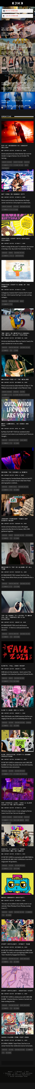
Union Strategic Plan (19, 1076)
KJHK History (27, 1073)
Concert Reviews (18, 162)
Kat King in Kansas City (13, 194)
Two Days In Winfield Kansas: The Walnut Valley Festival (15, 334)
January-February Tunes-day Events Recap (14, 520)
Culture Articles (19, 771)
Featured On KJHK (25, 206)
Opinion (9, 586)
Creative (26, 162)
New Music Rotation (24, 394)
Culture (22, 391)
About (10, 1071)
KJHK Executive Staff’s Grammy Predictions (16, 755)
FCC (16, 1073)
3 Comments (5, 586)
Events (10, 252)
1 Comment (4, 394)
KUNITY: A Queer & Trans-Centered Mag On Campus (13, 850)
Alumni (19, 1071)
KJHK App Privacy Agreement (19, 1075)
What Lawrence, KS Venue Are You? (15, 425)
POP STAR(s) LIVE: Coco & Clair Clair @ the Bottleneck (16, 804)
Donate (8, 1073)
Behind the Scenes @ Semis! (14, 472)
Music (26, 165)
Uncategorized (19, 255)
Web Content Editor (7, 150)
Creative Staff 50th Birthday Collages (15, 239)
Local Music (23, 440)
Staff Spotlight (24, 958)
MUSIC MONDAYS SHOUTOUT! (13, 897)
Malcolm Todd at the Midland (15, 379)
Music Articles (23, 774)
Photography (5, 168)
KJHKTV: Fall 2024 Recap (13, 666)
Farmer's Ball (13, 486)
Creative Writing (13, 347)
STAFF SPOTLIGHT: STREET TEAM (15, 944)
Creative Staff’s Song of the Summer (15, 285)
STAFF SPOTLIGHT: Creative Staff (17, 991)
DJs (27, 1071)
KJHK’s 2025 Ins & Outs (12, 710)
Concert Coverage (7, 162)
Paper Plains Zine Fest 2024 (15, 1037)
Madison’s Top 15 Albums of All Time (16, 568)
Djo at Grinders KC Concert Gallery (14, 146)
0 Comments (5, 165)
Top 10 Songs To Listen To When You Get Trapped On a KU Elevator (16, 617)
